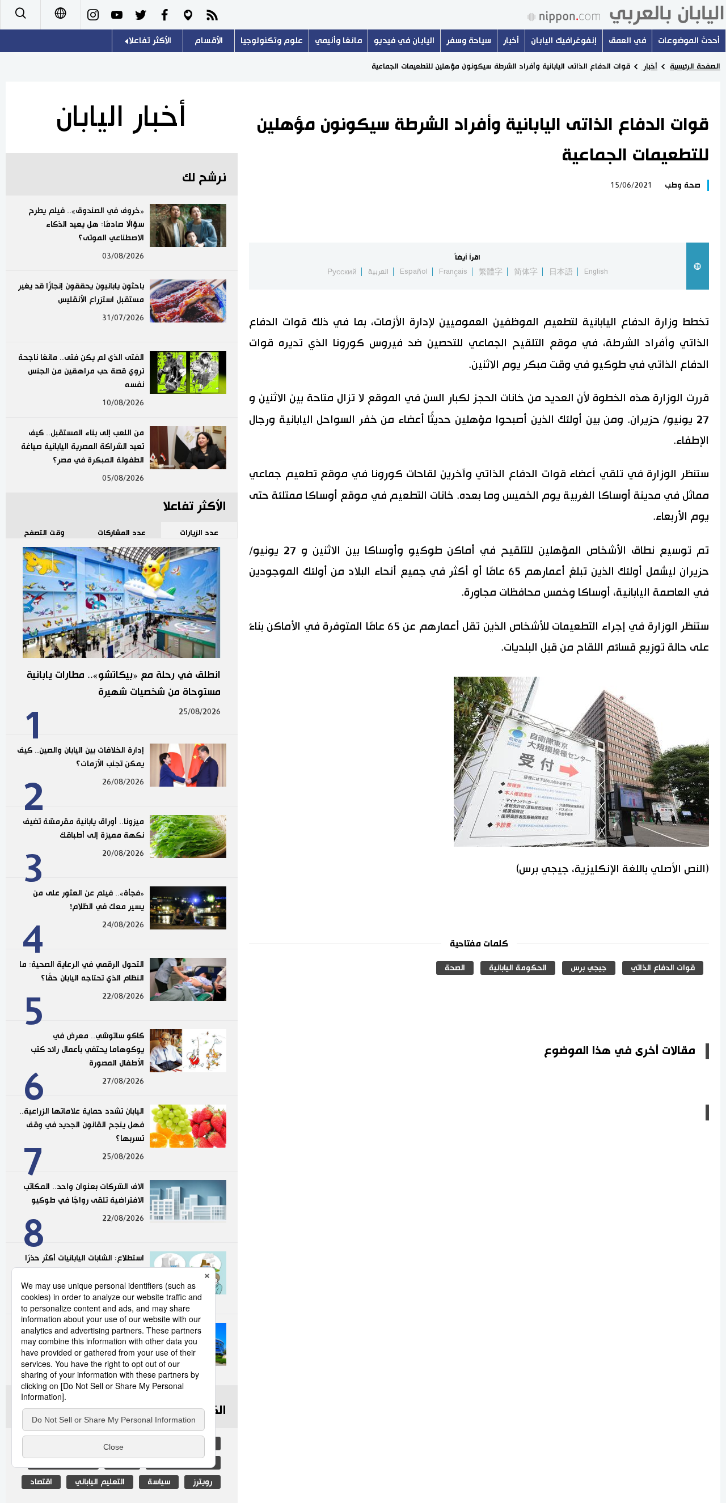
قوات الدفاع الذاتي (663, 968)
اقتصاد (41, 1482)
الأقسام (209, 40)
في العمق (627, 40)
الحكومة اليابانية (518, 968)
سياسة (158, 1482)
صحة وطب (682, 185)
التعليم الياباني (100, 1482)
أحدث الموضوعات (689, 40)
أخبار (511, 40)
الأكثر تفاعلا (150, 40)
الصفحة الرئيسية (695, 66)
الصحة (455, 968)
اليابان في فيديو (404, 40)
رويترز (202, 1482)
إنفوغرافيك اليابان (564, 40)
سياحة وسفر (468, 40)
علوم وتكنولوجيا (271, 40)
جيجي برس (589, 968)
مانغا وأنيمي (338, 40)
